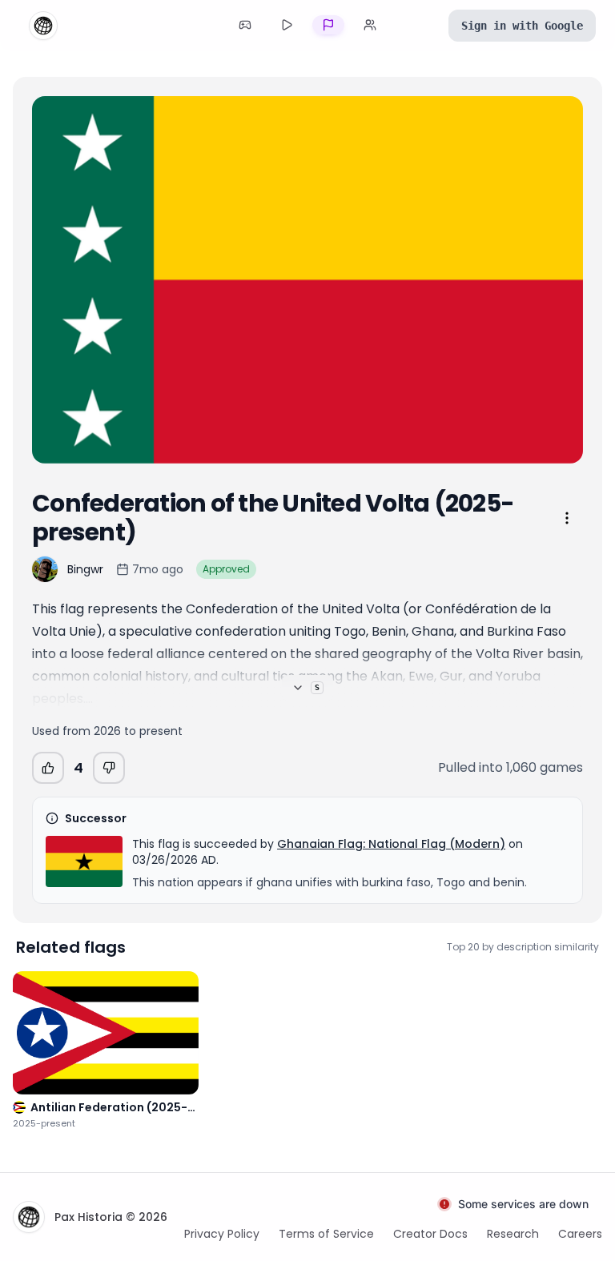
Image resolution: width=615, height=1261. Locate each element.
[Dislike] (109, 768)
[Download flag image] (560, 441)
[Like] (48, 768)
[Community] (370, 24)
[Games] (245, 24)
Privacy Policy (221, 1234)
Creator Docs (430, 1234)
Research (513, 1234)
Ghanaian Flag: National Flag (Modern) (391, 844)
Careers (580, 1234)
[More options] (567, 518)
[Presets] (287, 24)
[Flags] (328, 24)
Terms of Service (326, 1234)
